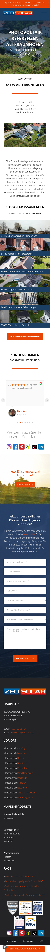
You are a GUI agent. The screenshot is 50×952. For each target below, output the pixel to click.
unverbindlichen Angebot (27, 5)
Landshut (21, 782)
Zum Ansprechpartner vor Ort (25, 336)
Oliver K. (21, 411)
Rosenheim (22, 787)
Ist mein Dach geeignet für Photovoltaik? (24, 881)
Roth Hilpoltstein (25, 772)
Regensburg (23, 768)
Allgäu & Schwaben (26, 792)
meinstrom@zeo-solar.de (22, 732)
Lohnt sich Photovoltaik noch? (19, 876)
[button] (5, 947)
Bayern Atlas (29, 534)
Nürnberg (22, 763)
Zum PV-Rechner (25, 485)
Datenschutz (28, 941)
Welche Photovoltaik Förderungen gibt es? (25, 895)
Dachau (20, 758)
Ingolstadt (22, 777)
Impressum (11, 941)
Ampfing (21, 748)
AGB (41, 941)
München (21, 753)
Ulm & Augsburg (25, 797)
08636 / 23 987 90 (17, 728)
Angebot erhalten (25, 658)
